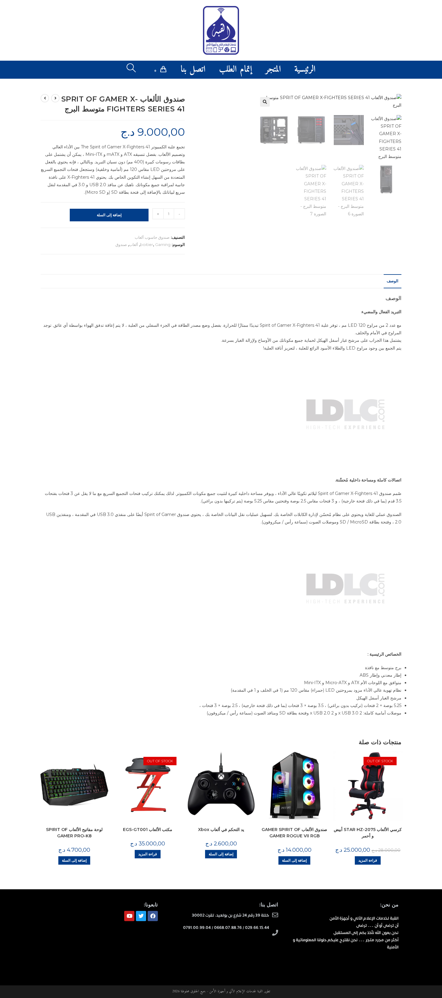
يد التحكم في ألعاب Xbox (221, 829)
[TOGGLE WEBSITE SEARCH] (131, 70)
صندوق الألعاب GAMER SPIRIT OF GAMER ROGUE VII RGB (294, 833)
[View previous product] (55, 98)
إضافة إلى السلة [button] (74, 860)
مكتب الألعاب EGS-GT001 (147, 829)
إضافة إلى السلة (109, 215)
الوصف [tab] (392, 281)
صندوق (121, 244)
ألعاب (133, 244)
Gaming (162, 244)
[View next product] (45, 98)
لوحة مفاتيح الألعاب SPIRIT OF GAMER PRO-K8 (74, 833)
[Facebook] (153, 916)
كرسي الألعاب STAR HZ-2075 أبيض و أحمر (368, 833)
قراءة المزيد (147, 854)
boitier (146, 244)
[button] (265, 102)
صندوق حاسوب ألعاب (152, 237)
